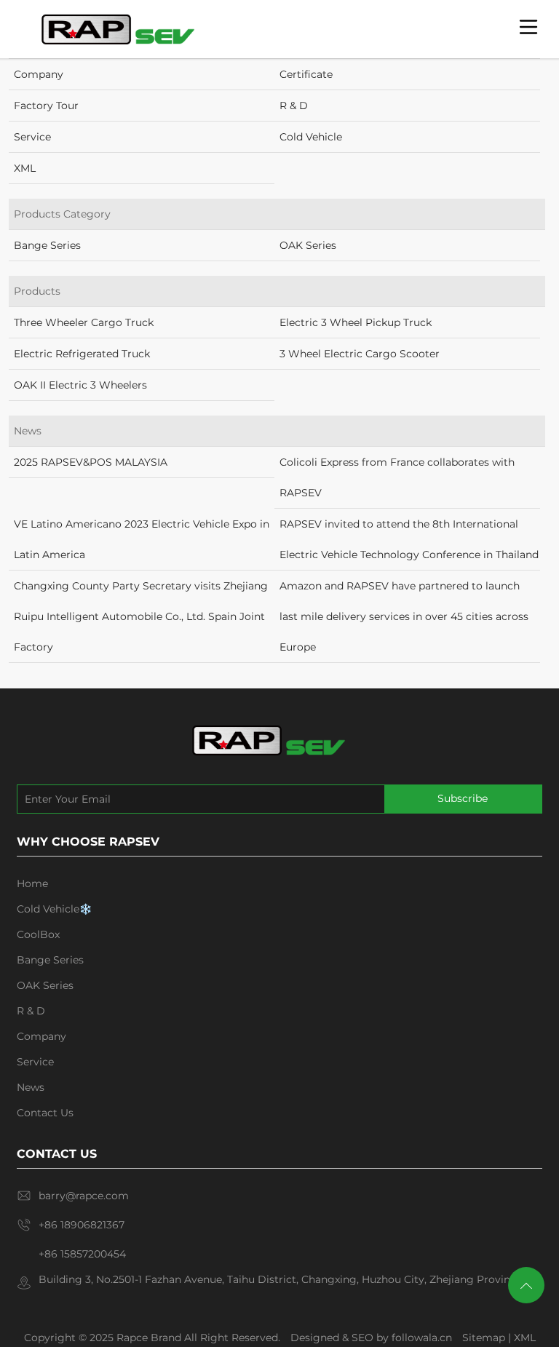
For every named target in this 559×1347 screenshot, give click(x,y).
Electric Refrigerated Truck (82, 353)
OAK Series (308, 245)
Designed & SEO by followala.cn (371, 1337)
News (30, 1087)
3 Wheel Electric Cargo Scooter (360, 353)
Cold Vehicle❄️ (54, 908)
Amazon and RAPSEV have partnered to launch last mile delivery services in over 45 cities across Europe (404, 616)
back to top (526, 1285)
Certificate (306, 74)
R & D (294, 105)
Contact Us (45, 1112)
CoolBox (38, 934)
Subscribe (462, 798)
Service (32, 136)
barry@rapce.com (84, 1195)
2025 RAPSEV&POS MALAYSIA (90, 462)
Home (32, 883)
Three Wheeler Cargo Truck (84, 322)
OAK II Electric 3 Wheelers (80, 385)
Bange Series (47, 245)
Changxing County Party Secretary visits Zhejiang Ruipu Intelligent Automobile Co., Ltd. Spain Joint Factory (141, 616)
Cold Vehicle (311, 136)
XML (25, 168)
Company (38, 74)
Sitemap (483, 1337)
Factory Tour (46, 105)
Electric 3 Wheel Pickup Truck (356, 322)
